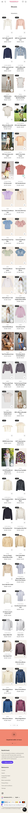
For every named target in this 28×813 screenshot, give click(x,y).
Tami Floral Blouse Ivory (7, 354)
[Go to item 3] (15, 743)
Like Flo (20, 152)
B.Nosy (20, 94)
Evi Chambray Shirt (7, 528)
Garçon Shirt (20, 634)
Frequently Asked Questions (5, 776)
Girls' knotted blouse (20, 183)
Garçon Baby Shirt (7, 634)
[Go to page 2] (17, 725)
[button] (24, 809)
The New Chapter (7, 181)
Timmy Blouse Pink (20, 326)
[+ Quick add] (11, 32)
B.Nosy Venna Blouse (20, 662)
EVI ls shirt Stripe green (20, 125)
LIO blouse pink (7, 183)
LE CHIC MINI (20, 65)
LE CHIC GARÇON (7, 65)
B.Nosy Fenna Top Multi (20, 470)
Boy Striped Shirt (8, 656)
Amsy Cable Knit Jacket (7, 584)
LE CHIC (7, 36)
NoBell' (20, 324)
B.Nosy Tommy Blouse (20, 689)
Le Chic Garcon (8, 497)
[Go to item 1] (12, 743)
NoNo (7, 208)
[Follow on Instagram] (2, 793)
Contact (3, 770)
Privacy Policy (4, 783)
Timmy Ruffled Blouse (7, 326)
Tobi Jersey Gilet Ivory (20, 210)
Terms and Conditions (6, 785)
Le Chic (7, 553)
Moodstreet (20, 181)
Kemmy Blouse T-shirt (7, 297)
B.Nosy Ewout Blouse (8, 718)
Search (3, 773)
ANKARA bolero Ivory (7, 441)
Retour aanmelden (6, 780)
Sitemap (3, 788)
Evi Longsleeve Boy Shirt (20, 528)
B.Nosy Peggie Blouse (20, 718)
